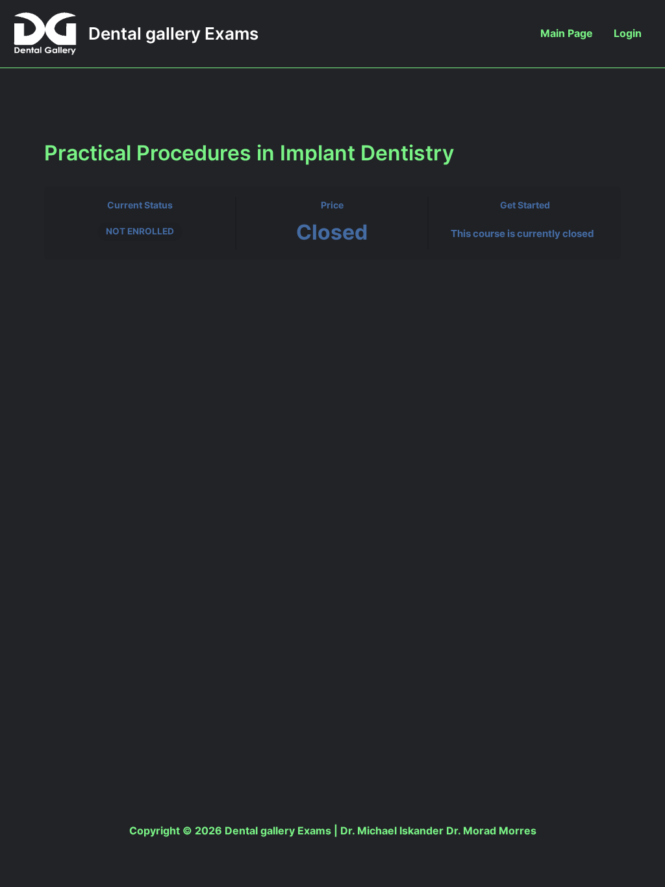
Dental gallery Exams (173, 33)
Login (628, 33)
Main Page (566, 33)
